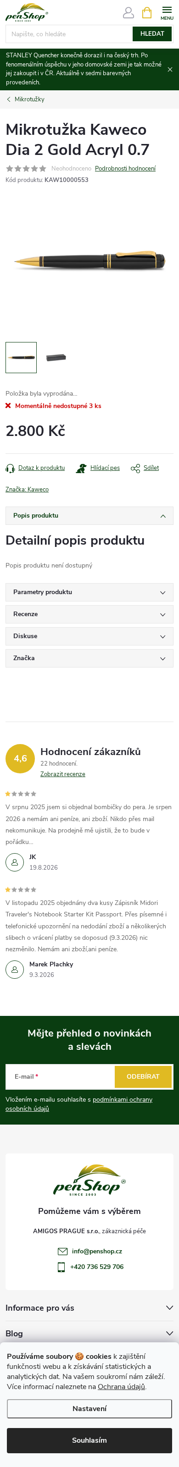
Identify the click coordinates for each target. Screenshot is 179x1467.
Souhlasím (89, 1440)
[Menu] (167, 12)
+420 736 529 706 (96, 1267)
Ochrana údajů (121, 1387)
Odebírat (143, 1076)
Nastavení (89, 1409)
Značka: (27, 489)
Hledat (152, 34)
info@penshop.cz (97, 1251)
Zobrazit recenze (62, 774)
